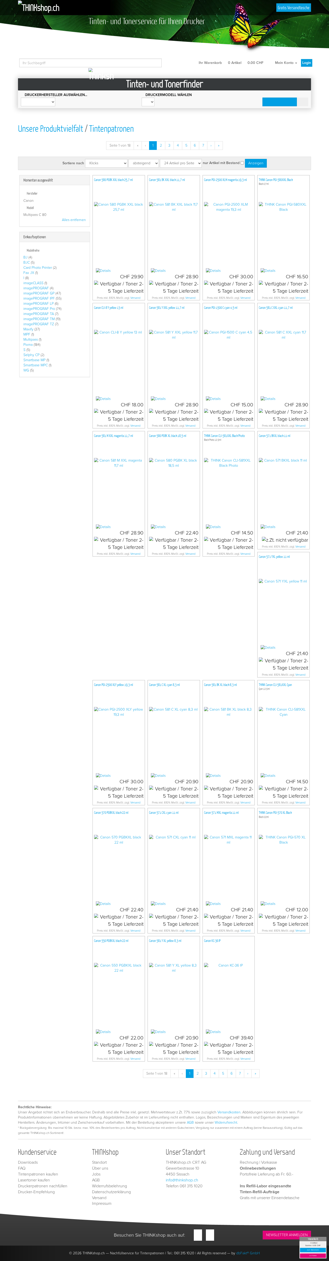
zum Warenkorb (313, 1250)
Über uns (100, 1168)
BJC (26, 262)
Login (306, 63)
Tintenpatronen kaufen (38, 1174)
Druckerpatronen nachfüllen (42, 1186)
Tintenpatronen (111, 128)
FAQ (21, 1168)
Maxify (28, 329)
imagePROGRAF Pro (39, 309)
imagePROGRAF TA (38, 314)
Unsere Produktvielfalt (50, 128)
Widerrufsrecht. (226, 1122)
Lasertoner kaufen (34, 1180)
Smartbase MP (34, 360)
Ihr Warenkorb (230, 63)
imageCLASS (33, 283)
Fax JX (28, 273)
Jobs (96, 1174)
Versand (135, 298)
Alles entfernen (74, 220)
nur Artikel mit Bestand (221, 163)
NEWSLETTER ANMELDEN (287, 1235)
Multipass (30, 339)
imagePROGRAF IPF (39, 298)
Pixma (28, 344)
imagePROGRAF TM (39, 319)
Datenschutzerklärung (111, 1192)
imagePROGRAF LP (38, 303)
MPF (26, 334)
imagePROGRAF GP (38, 293)
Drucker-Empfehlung (36, 1192)
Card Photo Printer (37, 267)
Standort (99, 1162)
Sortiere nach (73, 163)
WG (26, 370)
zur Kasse (313, 1256)
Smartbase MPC (35, 365)
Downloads (28, 1162)
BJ (25, 257)
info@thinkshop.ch (182, 1180)
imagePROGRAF (36, 288)
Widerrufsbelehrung (109, 1186)
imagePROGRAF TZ (38, 324)
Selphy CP (31, 355)
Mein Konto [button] (284, 63)
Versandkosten (229, 1112)
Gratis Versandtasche (293, 7)
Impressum (102, 1203)
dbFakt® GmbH (248, 1253)
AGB (190, 1122)
